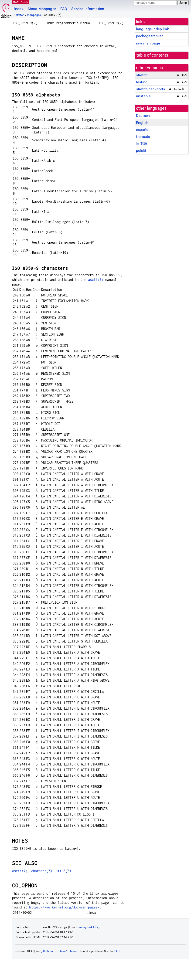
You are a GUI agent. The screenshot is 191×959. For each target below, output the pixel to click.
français (143, 136)
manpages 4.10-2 (87, 927)
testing (141, 82)
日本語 (141, 143)
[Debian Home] (6, 9)
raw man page (148, 43)
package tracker (149, 36)
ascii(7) (95, 280)
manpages (34, 15)
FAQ (63, 9)
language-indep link (152, 29)
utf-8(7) (63, 871)
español (142, 129)
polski (141, 150)
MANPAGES (20, 1)
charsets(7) (41, 871)
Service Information (87, 9)
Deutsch (143, 115)
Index (18, 9)
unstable (143, 96)
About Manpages (41, 9)
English (142, 122)
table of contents (152, 55)
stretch (20, 15)
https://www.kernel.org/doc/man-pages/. (65, 907)
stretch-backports (150, 89)
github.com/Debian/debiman (59, 951)
